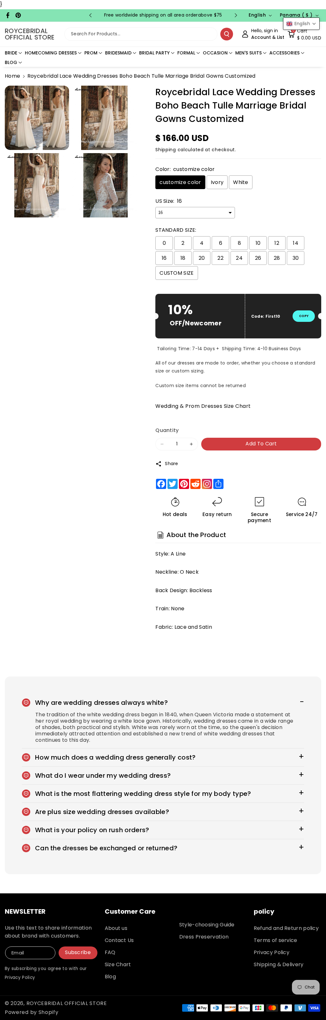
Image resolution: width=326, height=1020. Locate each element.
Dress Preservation (204, 936)
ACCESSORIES (284, 53)
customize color (180, 182)
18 (183, 258)
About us (116, 928)
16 (164, 258)
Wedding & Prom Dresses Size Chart (203, 406)
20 (202, 258)
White (240, 182)
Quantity (167, 430)
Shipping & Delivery (279, 964)
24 (239, 258)
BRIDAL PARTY (154, 53)
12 (276, 243)
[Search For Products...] (226, 34)
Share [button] (171, 463)
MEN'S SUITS (248, 53)
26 (258, 258)
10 (258, 243)
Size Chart (118, 964)
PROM (90, 53)
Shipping (165, 149)
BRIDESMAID (118, 53)
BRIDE (11, 53)
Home (12, 76)
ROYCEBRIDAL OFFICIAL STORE (66, 1003)
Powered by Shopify (32, 1012)
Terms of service (275, 940)
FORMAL (186, 53)
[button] (304, 34)
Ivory (217, 182)
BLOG (11, 62)
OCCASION (215, 53)
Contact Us (119, 940)
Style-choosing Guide (207, 924)
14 (295, 243)
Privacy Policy (271, 952)
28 (277, 258)
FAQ (110, 952)
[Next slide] (236, 15)
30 (296, 258)
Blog (110, 976)
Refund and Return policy (286, 928)
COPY (303, 316)
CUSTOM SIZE (176, 273)
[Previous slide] (90, 15)
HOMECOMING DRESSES (51, 53)
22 (220, 258)
